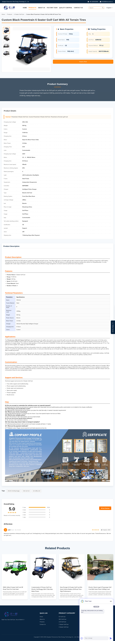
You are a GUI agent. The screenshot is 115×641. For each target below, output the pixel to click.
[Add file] (81, 638)
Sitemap (79, 637)
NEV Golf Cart (62, 619)
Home (25, 7)
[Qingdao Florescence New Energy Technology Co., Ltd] (9, 8)
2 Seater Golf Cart (63, 624)
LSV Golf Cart (62, 621)
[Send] (110, 638)
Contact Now (14, 596)
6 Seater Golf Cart (19, 14)
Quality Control (65, 7)
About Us (41, 7)
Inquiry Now (83, 61)
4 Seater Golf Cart (63, 627)
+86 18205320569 (93, 1)
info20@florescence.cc (107, 1)
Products (32, 7)
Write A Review (105, 508)
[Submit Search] (102, 8)
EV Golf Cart (62, 616)
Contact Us (78, 7)
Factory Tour (52, 7)
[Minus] (111, 601)
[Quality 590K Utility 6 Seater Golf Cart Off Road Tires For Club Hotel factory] (15, 567)
